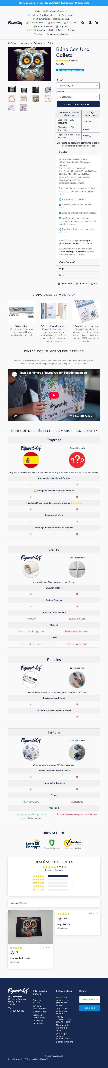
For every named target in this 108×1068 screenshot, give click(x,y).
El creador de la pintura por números (62, 1027)
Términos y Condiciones (39, 1016)
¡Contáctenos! (40, 1011)
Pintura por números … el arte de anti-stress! (62, 1001)
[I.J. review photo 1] (30, 927)
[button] (62, 60)
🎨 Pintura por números (18, 43)
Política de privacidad (38, 1021)
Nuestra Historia (37, 1001)
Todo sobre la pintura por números (62, 1011)
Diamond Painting (64, 1042)
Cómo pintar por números (72, 251)
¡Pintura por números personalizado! (63, 1036)
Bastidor (60, 91)
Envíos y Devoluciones (39, 1007)
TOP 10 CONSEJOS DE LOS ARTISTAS (63, 1019)
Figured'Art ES (57, 1056)
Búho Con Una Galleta (44, 43)
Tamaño (60, 80)
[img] (16, 948)
